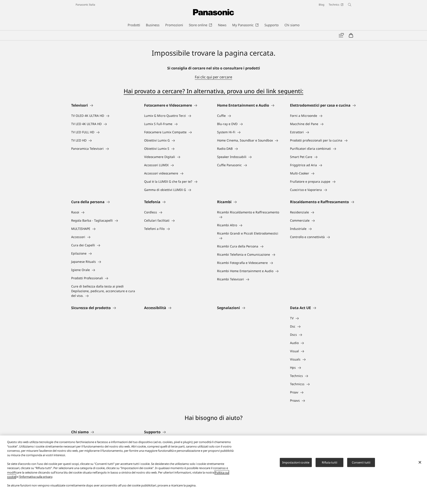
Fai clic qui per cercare (213, 77)
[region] (213, 462)
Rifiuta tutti (329, 462)
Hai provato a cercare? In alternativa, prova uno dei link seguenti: (213, 91)
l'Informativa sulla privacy (35, 477)
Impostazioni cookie (295, 462)
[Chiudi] (420, 462)
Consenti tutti (361, 462)
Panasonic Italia (85, 4)
